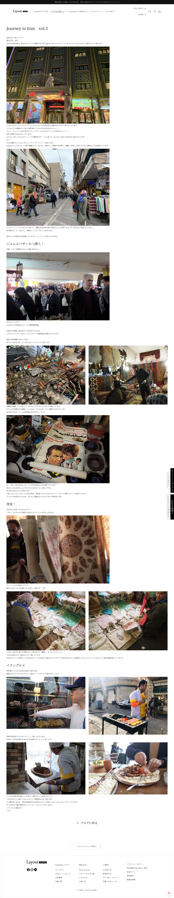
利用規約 (130, 876)
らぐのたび (83, 877)
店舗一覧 (58, 881)
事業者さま (107, 874)
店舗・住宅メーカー (110, 881)
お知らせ (82, 881)
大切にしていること (63, 874)
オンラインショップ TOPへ (87, 846)
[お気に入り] (169, 893)
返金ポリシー (132, 872)
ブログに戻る (88, 823)
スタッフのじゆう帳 (86, 874)
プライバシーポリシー (135, 864)
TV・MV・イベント (111, 877)
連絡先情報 (131, 879)
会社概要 (58, 877)
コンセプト (59, 870)
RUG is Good (84, 870)
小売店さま (107, 870)
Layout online (90, 890)
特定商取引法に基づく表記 (137, 868)
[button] (58, 11)
